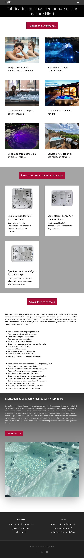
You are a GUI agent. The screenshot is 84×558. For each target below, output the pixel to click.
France (51, 547)
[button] (78, 2)
